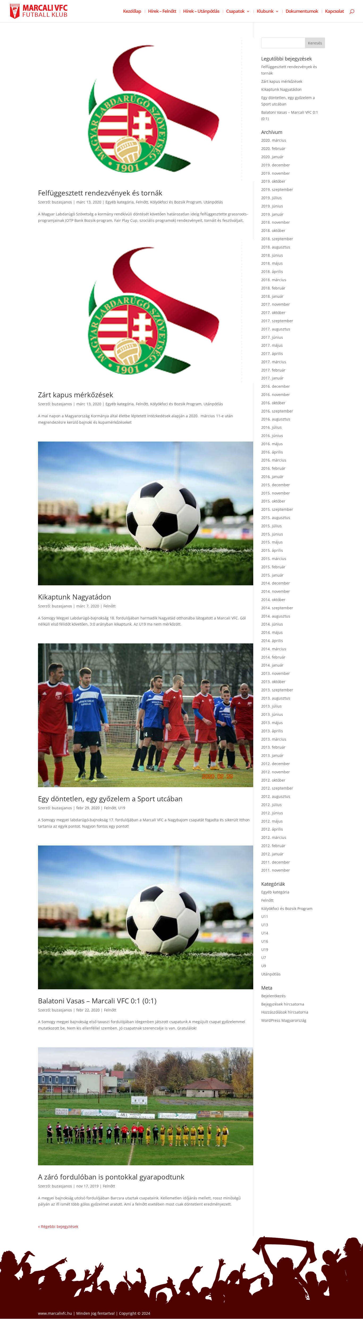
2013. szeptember (277, 689)
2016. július (271, 427)
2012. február (273, 845)
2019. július (271, 197)
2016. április (272, 452)
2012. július (271, 804)
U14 (264, 933)
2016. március (273, 460)
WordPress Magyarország (283, 1020)
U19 (121, 807)
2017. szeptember (277, 320)
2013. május (272, 722)
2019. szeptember (277, 189)
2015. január (272, 575)
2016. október (273, 402)
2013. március (273, 739)
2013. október (273, 681)
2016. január (272, 476)
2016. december (275, 386)
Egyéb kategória (119, 202)
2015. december (275, 484)
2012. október (273, 780)
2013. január (272, 755)
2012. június (272, 812)
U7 (263, 957)
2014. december (275, 583)
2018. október (273, 230)
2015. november (275, 493)
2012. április (272, 829)
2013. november (275, 673)
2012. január (272, 853)
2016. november (275, 394)
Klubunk (265, 11)
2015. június (272, 534)
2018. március (273, 279)
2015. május (272, 542)
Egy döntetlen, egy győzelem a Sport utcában (110, 798)
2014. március (273, 648)
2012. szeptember (277, 788)
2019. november (275, 173)
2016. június (272, 435)
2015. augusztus (275, 517)
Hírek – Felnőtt (162, 11)
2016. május (272, 443)
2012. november (275, 771)
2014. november (275, 591)
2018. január (272, 296)
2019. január (272, 214)
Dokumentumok (302, 11)
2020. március (273, 140)
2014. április (272, 640)
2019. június (272, 206)
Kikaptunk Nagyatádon (74, 597)
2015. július (271, 525)
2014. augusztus (275, 616)
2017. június (272, 337)
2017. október (273, 312)
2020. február (273, 148)
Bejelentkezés (273, 995)
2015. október (273, 501)
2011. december (275, 862)
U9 (263, 965)
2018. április (272, 271)
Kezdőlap (132, 11)
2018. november (275, 222)
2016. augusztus (275, 419)
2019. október (273, 181)
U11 (264, 916)
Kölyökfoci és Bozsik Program (175, 202)
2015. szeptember (277, 509)
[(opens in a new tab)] (145, 109)
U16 (264, 941)
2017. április (272, 353)
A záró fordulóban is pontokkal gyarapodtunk (111, 1177)
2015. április (272, 550)
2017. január (272, 378)
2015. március (273, 558)
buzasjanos (62, 202)
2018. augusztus (275, 247)
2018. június (272, 255)
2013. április (272, 730)
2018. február (273, 288)
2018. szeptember (277, 238)
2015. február (273, 566)
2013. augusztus (275, 698)
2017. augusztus (275, 329)
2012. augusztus (275, 796)
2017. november (275, 304)
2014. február (273, 657)
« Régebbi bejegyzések (58, 1226)
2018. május (272, 263)
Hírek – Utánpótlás (201, 11)
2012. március (273, 837)
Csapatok (235, 11)
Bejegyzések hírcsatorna (282, 1004)
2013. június (272, 714)
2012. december (275, 763)
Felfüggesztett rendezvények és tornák (100, 193)
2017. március (273, 361)
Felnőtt (142, 202)
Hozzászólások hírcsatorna (284, 1012)
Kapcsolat (334, 11)
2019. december (275, 165)
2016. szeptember (277, 411)
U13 (264, 924)
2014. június (272, 624)
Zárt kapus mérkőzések (75, 394)
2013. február (273, 747)
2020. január (272, 156)
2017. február (273, 370)
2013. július (271, 706)
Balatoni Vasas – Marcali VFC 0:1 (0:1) (97, 1001)
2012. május (272, 821)
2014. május (272, 632)
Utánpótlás (213, 202)
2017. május (272, 345)
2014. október (273, 599)
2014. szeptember (277, 607)
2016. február (273, 468)
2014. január (272, 665)
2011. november (275, 870)
